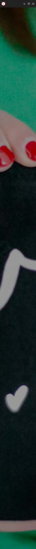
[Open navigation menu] (33, 3)
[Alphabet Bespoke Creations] (3, 3)
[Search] (24, 3)
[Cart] (28, 3)
